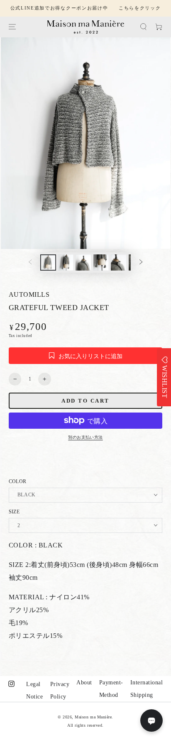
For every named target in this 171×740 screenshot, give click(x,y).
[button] (143, 27)
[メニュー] (12, 27)
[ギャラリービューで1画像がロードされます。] (48, 262)
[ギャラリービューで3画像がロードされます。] (83, 262)
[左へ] (30, 262)
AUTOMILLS (29, 294)
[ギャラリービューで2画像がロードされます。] (65, 262)
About (84, 682)
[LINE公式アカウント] (151, 720)
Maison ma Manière (93, 717)
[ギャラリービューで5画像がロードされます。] (118, 262)
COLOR (18, 481)
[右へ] (141, 262)
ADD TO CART (85, 401)
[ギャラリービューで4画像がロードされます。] (101, 262)
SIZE (14, 512)
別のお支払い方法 (85, 437)
